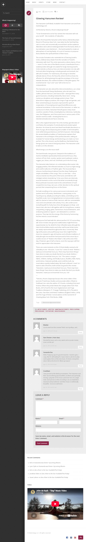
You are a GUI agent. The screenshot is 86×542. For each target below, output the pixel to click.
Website (38, 426)
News (55, 2)
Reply (80, 332)
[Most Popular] (12, 25)
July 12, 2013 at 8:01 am (50, 346)
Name (38, 418)
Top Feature (49, 311)
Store (48, 2)
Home (28, 2)
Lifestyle (51, 309)
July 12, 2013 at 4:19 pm (50, 364)
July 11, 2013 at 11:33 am (50, 331)
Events (41, 2)
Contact (62, 2)
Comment (39, 399)
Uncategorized (60, 311)
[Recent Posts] (5, 25)
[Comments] (19, 25)
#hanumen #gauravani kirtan (51, 302)
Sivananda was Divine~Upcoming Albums (47, 463)
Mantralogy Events (62, 309)
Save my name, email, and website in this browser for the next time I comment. (57, 437)
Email (61, 418)
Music (34, 2)
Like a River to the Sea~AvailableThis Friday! (48, 470)
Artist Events (42, 309)
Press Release (39, 311)
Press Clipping (75, 309)
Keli (40, 12)
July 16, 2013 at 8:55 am (50, 387)
